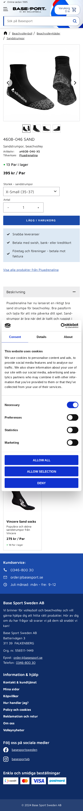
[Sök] (75, 21)
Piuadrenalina (28, 155)
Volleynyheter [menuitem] (13, 730)
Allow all (41, 460)
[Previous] (8, 83)
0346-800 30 (25, 662)
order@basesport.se (28, 657)
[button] (6, 9)
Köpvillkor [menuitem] (11, 696)
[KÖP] (41, 220)
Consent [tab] (15, 337)
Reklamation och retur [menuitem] (20, 716)
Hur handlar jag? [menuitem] (16, 702)
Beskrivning (15, 292)
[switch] (72, 417)
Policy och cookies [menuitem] (17, 709)
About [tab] (68, 337)
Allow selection (41, 471)
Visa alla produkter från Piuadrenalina (31, 270)
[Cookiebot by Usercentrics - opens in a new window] (60, 325)
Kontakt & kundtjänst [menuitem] (20, 682)
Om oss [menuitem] (9, 723)
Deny (41, 483)
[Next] (75, 83)
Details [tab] (41, 337)
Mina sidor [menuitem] (11, 689)
